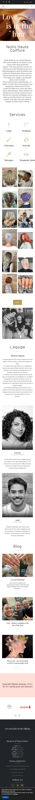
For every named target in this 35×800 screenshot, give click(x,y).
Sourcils (26, 145)
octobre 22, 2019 (17, 668)
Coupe (9, 130)
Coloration (9, 145)
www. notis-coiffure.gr (17, 775)
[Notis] (3, 7)
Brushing (26, 130)
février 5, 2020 (17, 630)
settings (15, 794)
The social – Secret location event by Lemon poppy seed (17, 662)
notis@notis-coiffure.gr (17, 772)
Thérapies (8, 160)
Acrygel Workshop (17, 580)
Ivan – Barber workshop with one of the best (18, 624)
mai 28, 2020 (17, 593)
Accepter (5, 797)
